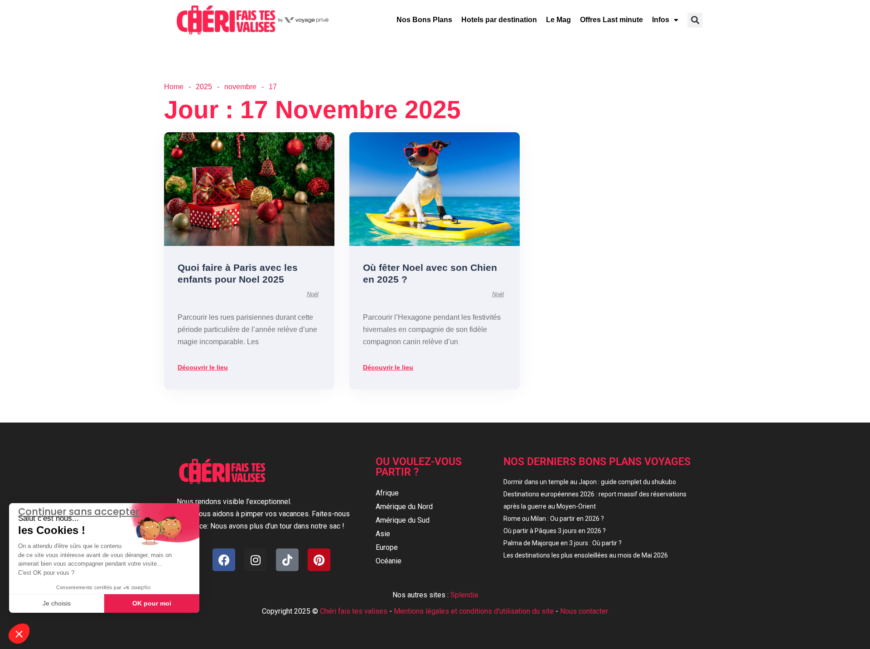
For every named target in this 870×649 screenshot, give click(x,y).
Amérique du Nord (404, 506)
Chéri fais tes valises (353, 611)
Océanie (388, 561)
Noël (313, 294)
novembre (240, 87)
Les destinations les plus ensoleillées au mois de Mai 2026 (585, 555)
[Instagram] (255, 559)
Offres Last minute (611, 20)
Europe (387, 547)
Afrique (387, 493)
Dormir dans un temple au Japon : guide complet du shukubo (589, 482)
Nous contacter (584, 611)
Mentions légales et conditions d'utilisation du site (474, 611)
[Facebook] (224, 559)
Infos (660, 20)
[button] (694, 20)
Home (174, 87)
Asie (383, 533)
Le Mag (558, 20)
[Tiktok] (287, 559)
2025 (204, 87)
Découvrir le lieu (203, 367)
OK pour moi (151, 603)
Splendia (464, 595)
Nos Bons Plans (424, 20)
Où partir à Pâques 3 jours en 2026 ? (554, 530)
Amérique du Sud (403, 520)
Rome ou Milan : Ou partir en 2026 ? (553, 518)
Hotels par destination (499, 20)
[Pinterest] (319, 559)
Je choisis (57, 603)
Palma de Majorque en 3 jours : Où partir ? (562, 543)
